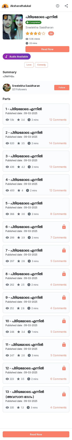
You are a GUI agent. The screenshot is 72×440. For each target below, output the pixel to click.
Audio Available (18, 56)
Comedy (41, 65)
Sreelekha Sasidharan (39, 27)
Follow (62, 87)
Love (28, 65)
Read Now (47, 49)
